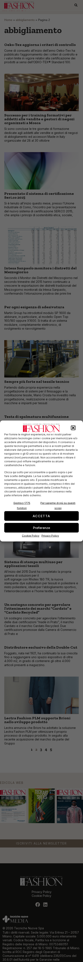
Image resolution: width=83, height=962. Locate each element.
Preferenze (41, 528)
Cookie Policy (30, 535)
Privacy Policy (50, 535)
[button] (73, 428)
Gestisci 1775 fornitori (21, 505)
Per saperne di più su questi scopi (57, 505)
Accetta (41, 516)
